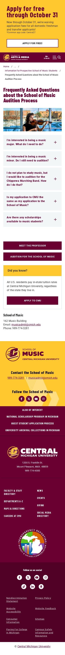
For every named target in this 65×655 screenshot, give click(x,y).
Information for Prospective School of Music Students (31, 70)
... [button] (15, 66)
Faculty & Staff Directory (13, 492)
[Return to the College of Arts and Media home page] (16, 57)
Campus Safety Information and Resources (44, 632)
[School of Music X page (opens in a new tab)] (28, 399)
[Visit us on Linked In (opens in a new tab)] (32, 586)
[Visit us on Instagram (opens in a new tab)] (45, 577)
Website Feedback (45, 608)
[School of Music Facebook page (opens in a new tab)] (21, 399)
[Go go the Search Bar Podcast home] (41, 586)
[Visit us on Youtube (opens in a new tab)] (36, 577)
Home (6, 66)
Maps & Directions (14, 508)
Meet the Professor (32, 245)
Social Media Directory (44, 514)
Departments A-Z (13, 501)
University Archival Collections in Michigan (33, 430)
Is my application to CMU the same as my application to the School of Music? (26, 201)
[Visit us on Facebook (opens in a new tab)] (19, 577)
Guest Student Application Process (32, 423)
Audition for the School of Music (32, 256)
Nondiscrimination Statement (16, 599)
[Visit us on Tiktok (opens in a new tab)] (24, 586)
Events (41, 498)
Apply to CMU (32, 300)
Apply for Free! (32, 43)
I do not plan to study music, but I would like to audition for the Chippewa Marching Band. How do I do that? (27, 178)
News (40, 490)
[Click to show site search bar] (57, 57)
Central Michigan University (34, 646)
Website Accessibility (13, 610)
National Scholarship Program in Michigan (32, 416)
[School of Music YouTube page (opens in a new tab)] (36, 399)
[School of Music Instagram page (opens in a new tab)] (43, 399)
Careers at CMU (12, 516)
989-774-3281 (16, 377)
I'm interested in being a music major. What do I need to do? (26, 142)
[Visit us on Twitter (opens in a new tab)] (28, 577)
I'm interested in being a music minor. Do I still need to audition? (28, 158)
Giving (40, 505)
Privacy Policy (43, 598)
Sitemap (39, 619)
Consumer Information (13, 620)
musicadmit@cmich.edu (26, 324)
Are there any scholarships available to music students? (25, 219)
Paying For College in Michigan (16, 631)
